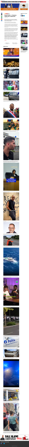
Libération (5, 40)
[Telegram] (24, 15)
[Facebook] (21, 15)
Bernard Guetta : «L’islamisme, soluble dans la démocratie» (10, 16)
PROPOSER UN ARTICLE (3, 0)
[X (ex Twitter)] (22, 15)
